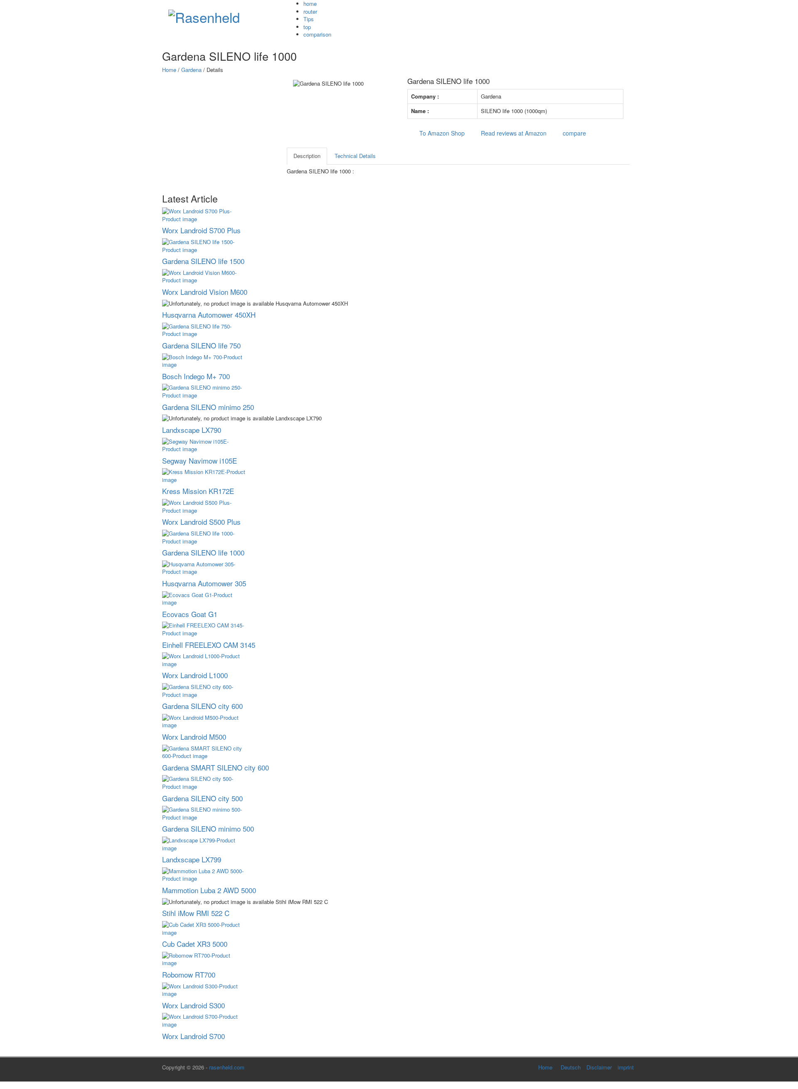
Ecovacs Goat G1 (189, 614)
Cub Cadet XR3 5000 (194, 943)
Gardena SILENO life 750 (201, 345)
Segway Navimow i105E (199, 460)
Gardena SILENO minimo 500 (208, 828)
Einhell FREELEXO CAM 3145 (208, 645)
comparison (317, 34)
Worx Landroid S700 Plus (201, 230)
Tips (308, 19)
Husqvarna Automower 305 (204, 583)
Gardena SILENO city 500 (202, 798)
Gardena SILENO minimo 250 (208, 407)
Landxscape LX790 (191, 430)
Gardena (191, 70)
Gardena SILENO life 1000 (203, 552)
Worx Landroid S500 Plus (201, 521)
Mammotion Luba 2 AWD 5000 (209, 890)
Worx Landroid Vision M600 (204, 291)
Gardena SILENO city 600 (202, 706)
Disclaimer (599, 1067)
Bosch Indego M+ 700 (196, 376)
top (307, 27)
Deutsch (571, 1067)
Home (169, 70)
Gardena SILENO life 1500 (203, 261)
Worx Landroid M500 (194, 736)
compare (572, 133)
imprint (626, 1067)
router (310, 11)
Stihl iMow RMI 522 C (195, 913)
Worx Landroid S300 (193, 1005)
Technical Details (355, 156)
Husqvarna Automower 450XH (209, 314)
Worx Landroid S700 (193, 1036)
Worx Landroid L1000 (195, 675)
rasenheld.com (226, 1067)
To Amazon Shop (440, 133)
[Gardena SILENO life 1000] (295, 91)
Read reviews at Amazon (512, 133)
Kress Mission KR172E (198, 491)
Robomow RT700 (188, 974)
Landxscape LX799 (191, 859)
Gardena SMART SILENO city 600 (215, 767)
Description (306, 156)
